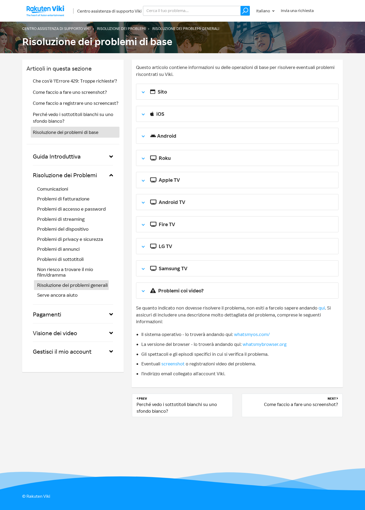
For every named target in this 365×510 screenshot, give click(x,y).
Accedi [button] (331, 10)
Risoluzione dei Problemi (121, 28)
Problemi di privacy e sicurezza (70, 239)
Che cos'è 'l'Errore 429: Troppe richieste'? (75, 81)
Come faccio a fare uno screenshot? (70, 92)
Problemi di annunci (58, 249)
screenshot (173, 363)
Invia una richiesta (297, 10)
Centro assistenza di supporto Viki (109, 11)
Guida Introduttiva (57, 156)
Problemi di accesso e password (71, 209)
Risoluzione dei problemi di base (65, 132)
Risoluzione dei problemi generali (185, 28)
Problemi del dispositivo (62, 229)
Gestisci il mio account (62, 351)
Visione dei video (55, 333)
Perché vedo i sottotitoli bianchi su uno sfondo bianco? (73, 117)
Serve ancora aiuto (57, 295)
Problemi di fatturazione (63, 199)
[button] (245, 11)
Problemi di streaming (60, 219)
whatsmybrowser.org (264, 344)
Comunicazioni (52, 189)
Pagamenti (47, 314)
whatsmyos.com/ (252, 334)
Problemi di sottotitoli (60, 259)
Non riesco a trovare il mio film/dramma (65, 272)
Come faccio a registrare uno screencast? (75, 103)
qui (322, 308)
